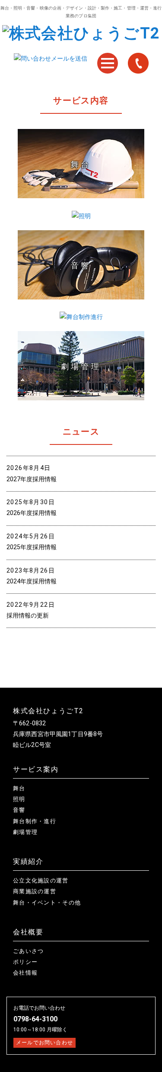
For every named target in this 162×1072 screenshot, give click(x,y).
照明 (19, 799)
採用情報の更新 (27, 615)
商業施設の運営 (34, 891)
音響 (19, 810)
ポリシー (25, 962)
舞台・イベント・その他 (47, 902)
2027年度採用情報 (31, 479)
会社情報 (25, 972)
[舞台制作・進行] (81, 317)
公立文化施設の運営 (41, 880)
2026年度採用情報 (31, 512)
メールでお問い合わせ (44, 1043)
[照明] (81, 216)
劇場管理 (25, 832)
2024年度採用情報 (31, 581)
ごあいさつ (28, 951)
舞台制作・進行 (34, 821)
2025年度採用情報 (31, 547)
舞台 (19, 788)
